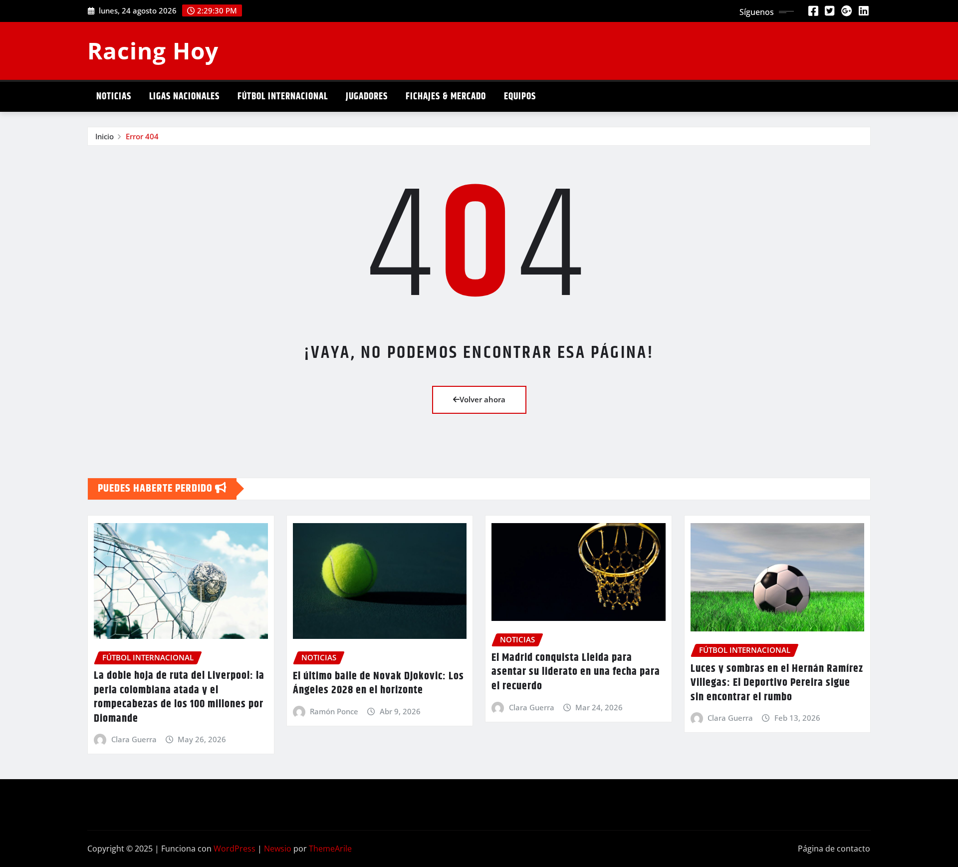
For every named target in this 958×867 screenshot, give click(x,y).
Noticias (113, 96)
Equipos (520, 96)
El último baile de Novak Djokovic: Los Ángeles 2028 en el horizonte (378, 683)
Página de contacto (834, 848)
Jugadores (367, 96)
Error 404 (142, 136)
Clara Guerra (134, 739)
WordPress (234, 848)
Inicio (104, 136)
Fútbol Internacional (283, 96)
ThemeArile (330, 848)
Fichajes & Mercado (446, 96)
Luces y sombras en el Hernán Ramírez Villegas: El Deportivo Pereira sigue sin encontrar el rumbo (777, 683)
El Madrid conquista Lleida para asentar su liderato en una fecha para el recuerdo (575, 672)
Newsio (277, 848)
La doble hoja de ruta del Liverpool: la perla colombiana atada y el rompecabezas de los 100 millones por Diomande (179, 697)
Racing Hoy (153, 50)
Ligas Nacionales (184, 96)
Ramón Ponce (334, 711)
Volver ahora (482, 399)
